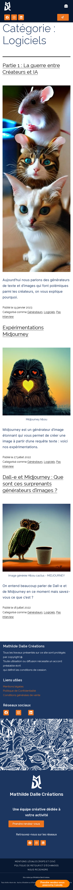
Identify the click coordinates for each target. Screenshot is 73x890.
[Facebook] (7, 17)
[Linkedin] (21, 17)
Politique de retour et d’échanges (36, 865)
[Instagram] (14, 17)
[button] (66, 6)
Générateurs (35, 312)
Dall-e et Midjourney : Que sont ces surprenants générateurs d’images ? (33, 483)
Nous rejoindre (38, 869)
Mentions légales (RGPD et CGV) (35, 861)
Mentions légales (13, 686)
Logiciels (49, 312)
